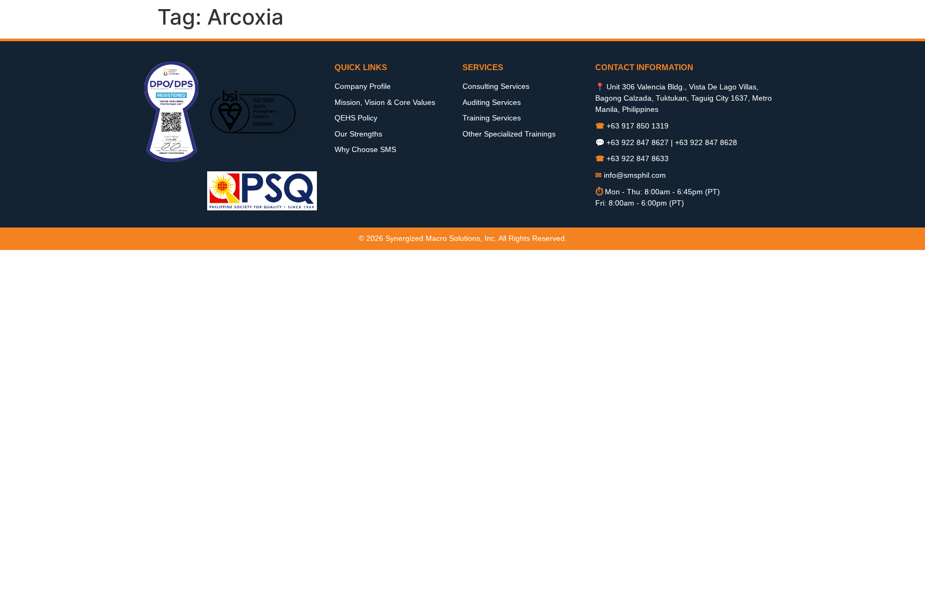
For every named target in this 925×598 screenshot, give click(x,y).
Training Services (491, 117)
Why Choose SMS (365, 149)
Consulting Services (495, 86)
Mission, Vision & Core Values (385, 102)
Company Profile (363, 86)
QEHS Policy (356, 117)
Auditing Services (491, 102)
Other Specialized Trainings (509, 134)
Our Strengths (358, 134)
